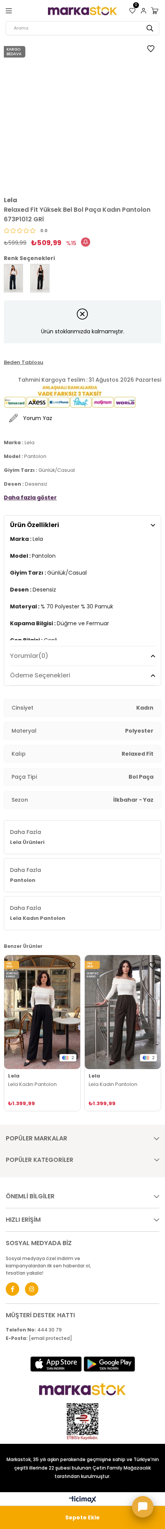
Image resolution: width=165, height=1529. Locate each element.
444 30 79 (34, 1330)
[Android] (109, 1364)
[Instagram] (31, 1289)
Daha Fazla (27, 837)
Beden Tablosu (23, 362)
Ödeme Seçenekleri (40, 675)
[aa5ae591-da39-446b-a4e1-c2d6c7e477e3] (82, 1421)
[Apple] (56, 1364)
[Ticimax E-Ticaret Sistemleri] (82, 1500)
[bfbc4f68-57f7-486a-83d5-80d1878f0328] (82, 1389)
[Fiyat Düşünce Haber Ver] (85, 242)
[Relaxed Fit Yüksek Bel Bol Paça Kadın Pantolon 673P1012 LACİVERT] (13, 278)
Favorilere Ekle (71, 965)
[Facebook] (12, 1289)
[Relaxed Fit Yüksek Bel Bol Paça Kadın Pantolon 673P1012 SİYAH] (40, 278)
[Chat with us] (142, 1506)
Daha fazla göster (30, 497)
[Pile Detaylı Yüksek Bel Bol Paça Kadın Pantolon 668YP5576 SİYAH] (42, 1012)
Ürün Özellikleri (34, 525)
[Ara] (150, 28)
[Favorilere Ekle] (150, 49)
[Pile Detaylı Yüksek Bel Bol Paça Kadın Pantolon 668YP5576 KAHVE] (123, 1012)
